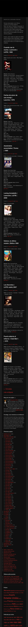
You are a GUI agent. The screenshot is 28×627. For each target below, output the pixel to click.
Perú (22, 606)
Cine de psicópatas (9, 462)
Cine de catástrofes (9, 450)
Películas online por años (9, 551)
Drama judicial (8, 503)
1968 (15, 622)
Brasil (23, 590)
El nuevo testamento (9, 528)
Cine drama (7, 467)
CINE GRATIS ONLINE (8, 437)
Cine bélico (7, 444)
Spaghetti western (9, 508)
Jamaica (17, 604)
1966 (11, 622)
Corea (20, 592)
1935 (5, 617)
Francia (10, 601)
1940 (10, 617)
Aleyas (6, 516)
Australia (17, 590)
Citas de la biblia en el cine (9, 564)
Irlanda (8, 604)
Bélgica (8, 592)
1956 (5, 619)
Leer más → (19, 90)
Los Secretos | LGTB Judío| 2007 (10, 286)
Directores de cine (7, 552)
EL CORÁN (6, 514)
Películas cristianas (9, 506)
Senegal (5, 611)
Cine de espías (8, 453)
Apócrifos (7, 522)
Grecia (14, 601)
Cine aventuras (8, 443)
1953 (14, 617)
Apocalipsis (7, 520)
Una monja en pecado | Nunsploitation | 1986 (13, 579)
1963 (21, 619)
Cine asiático (6, 435)
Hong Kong (21, 601)
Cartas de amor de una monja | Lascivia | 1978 (10, 97)
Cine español (8, 473)
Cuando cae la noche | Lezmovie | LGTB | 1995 (10, 49)
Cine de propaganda (9, 461)
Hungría (5, 604)
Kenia (5, 606)
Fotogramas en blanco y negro (10, 567)
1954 (18, 617)
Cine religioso (8, 497)
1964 (5, 622)
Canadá (12, 592)
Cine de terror (8, 464)
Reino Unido (14, 608)
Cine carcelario (8, 447)
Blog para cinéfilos (14, 400)
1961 (15, 619)
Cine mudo (7, 488)
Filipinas (5, 601)
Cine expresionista (9, 476)
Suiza (12, 611)
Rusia (21, 609)
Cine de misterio (8, 459)
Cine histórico (8, 481)
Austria (20, 590)
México (16, 606)
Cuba (22, 592)
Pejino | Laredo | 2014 (8, 549)
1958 (7, 619)
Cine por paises (7, 557)
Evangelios (7, 531)
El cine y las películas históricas (10, 560)
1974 (16, 625)
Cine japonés (6, 511)
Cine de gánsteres (9, 456)
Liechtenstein (10, 606)
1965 (8, 622)
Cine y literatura (8, 502)
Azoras (6, 517)
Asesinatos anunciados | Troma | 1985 (11, 148)
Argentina (12, 590)
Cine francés (8, 479)
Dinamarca (6, 595)
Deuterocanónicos (9, 525)
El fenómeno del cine (8, 561)
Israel (11, 604)
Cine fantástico (8, 478)
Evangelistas (8, 532)
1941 (12, 617)
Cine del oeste (8, 465)
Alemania (7, 590)
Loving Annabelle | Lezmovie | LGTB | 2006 (10, 195)
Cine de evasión (8, 455)
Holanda (17, 601)
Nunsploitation (7, 543)
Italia (14, 603)
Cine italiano (7, 484)
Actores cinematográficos (9, 555)
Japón (21, 604)
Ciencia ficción (8, 438)
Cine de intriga (8, 458)
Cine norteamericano (9, 493)
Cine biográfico (8, 446)
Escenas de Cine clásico (9, 570)
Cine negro (7, 491)
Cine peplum (7, 494)
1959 (10, 619)
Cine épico (7, 470)
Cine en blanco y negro (10, 468)
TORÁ (5, 546)
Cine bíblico (7, 523)
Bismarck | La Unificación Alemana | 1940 (12, 581)
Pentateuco (7, 534)
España (12, 595)
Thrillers (7, 509)
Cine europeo (8, 475)
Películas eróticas (7, 544)
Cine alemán (7, 441)
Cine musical (8, 490)
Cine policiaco (8, 496)
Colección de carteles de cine (10, 566)
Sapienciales (8, 541)
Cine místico (8, 487)
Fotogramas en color (8, 569)
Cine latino (7, 485)
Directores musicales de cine (10, 554)
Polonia (5, 609)
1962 (18, 619)
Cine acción (7, 440)
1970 (5, 625)
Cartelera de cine (7, 434)
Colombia (16, 592)
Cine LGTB (6, 512)
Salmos (6, 540)
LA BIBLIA (6, 519)
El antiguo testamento (9, 526)
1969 (19, 622)
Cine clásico (7, 449)
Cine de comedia (8, 452)
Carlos (16, 55)
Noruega (19, 606)
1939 (8, 617)
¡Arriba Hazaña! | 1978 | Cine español (11, 576)
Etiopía (20, 598)
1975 (20, 626)
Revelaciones (8, 538)
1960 (13, 619)
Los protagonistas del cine (9, 558)
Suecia (9, 611)
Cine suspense (8, 500)
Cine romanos (8, 499)
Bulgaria (5, 592)
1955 (21, 617)
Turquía (14, 611)
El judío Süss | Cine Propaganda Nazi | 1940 (13, 578)
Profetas (7, 537)
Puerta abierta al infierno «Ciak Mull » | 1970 (11, 338)
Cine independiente (9, 482)
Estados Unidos (11, 597)
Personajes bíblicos (8, 563)
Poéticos (7, 535)
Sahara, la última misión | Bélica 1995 (11, 242)
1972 (9, 626)
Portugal (8, 609)
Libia (7, 606)
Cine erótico (7, 471)
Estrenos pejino (8, 505)
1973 (12, 625)
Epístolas (7, 529)
